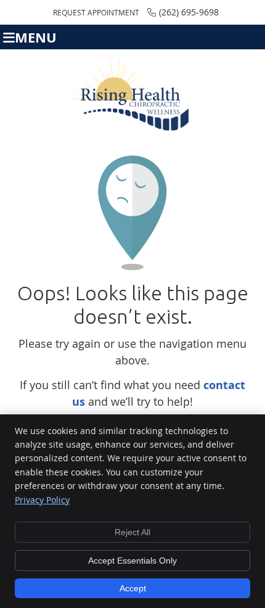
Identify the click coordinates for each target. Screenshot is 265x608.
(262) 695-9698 (189, 12)
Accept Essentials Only (132, 560)
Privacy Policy (42, 500)
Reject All (132, 532)
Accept (133, 588)
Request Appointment (96, 12)
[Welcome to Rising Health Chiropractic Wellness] (132, 128)
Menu (36, 37)
